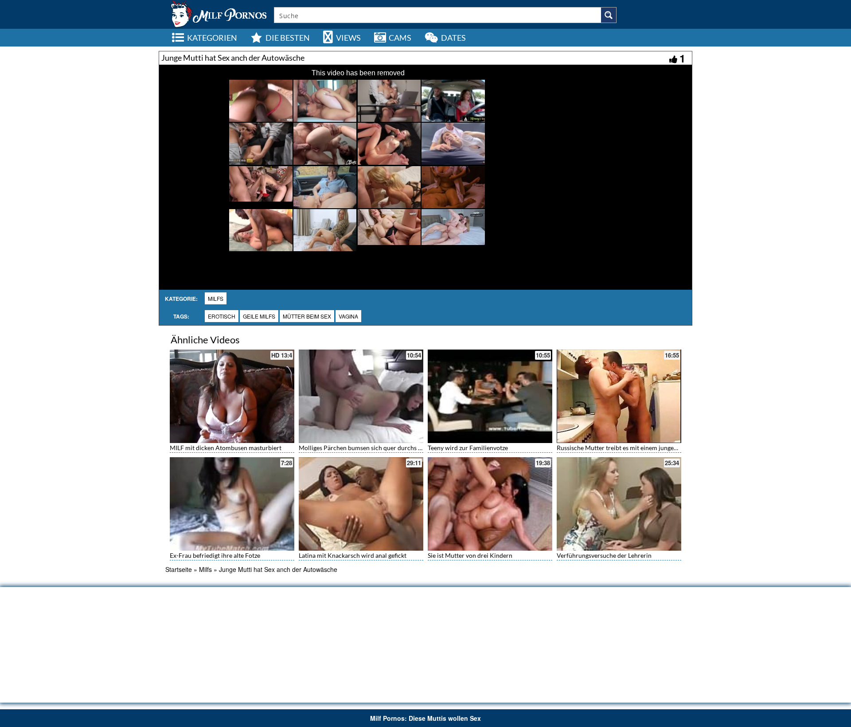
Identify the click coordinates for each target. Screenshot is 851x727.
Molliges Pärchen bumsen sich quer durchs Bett (364, 447)
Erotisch (221, 316)
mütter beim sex (307, 316)
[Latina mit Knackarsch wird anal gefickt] (361, 502)
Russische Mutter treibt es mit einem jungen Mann (626, 447)
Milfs (215, 298)
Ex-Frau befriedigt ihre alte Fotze (215, 555)
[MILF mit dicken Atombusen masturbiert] (232, 396)
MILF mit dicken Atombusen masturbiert (225, 447)
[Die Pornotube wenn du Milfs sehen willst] (218, 13)
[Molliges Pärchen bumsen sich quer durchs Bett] (361, 396)
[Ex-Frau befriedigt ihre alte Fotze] (232, 504)
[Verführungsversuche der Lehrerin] (619, 502)
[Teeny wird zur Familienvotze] (490, 396)
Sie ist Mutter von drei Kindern (470, 555)
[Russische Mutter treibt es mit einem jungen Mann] (619, 396)
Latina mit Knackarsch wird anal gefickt (352, 555)
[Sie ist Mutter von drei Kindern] (490, 504)
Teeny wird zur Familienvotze (468, 447)
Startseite (178, 569)
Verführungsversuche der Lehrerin (604, 555)
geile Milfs (259, 316)
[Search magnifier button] (608, 15)
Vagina (348, 316)
